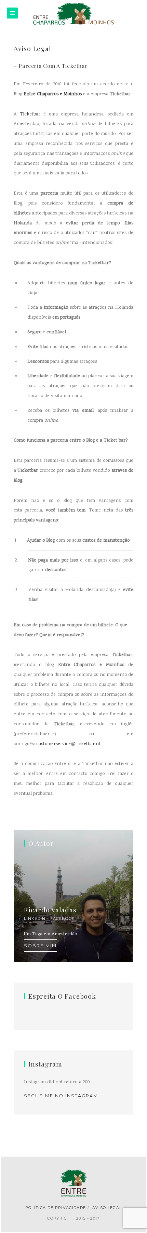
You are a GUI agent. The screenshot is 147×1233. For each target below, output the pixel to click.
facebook (62, 918)
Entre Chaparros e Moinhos (53, 94)
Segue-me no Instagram (61, 1095)
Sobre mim (40, 945)
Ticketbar (30, 114)
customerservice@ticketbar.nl (68, 744)
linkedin (35, 918)
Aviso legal (107, 1207)
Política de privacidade (55, 1207)
